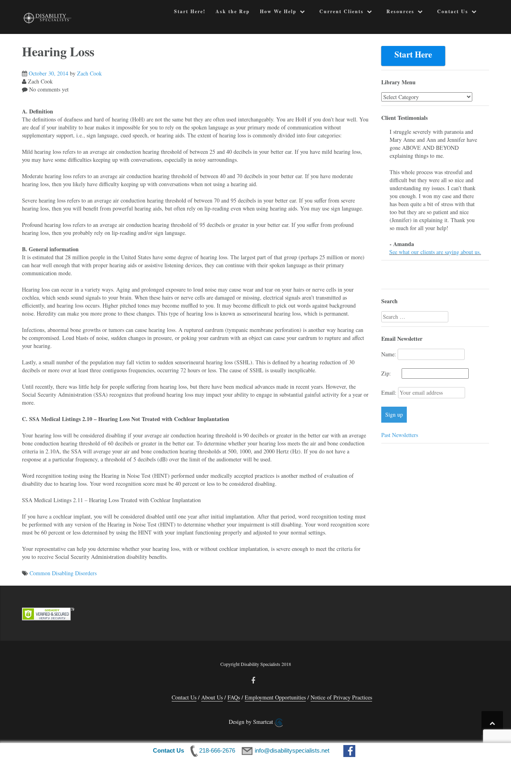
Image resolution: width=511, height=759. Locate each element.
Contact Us (452, 11)
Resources (400, 11)
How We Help (278, 11)
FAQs (234, 697)
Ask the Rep (233, 11)
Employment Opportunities (275, 697)
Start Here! (190, 11)
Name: (388, 354)
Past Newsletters (399, 435)
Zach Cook (89, 73)
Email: (389, 392)
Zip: (390, 373)
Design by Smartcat (252, 721)
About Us (212, 697)
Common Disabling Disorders (63, 573)
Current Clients (341, 11)
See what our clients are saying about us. (435, 252)
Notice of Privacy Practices (341, 697)
